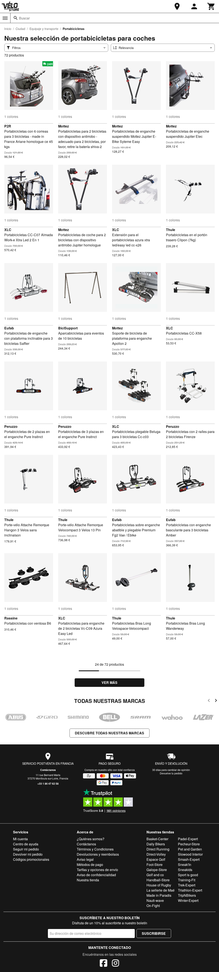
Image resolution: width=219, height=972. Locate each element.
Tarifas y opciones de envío (97, 869)
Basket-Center (157, 838)
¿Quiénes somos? (90, 838)
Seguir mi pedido (26, 849)
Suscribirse (154, 933)
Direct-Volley (156, 854)
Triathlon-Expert (190, 890)
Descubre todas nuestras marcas (109, 732)
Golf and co (155, 874)
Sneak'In (184, 864)
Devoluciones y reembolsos (98, 854)
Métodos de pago (90, 864)
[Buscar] (15, 18)
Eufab (9, 328)
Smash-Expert (189, 859)
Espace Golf (155, 859)
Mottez (63, 126)
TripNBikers (187, 895)
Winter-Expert (188, 900)
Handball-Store (158, 879)
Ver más (109, 682)
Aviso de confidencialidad (96, 874)
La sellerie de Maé (160, 890)
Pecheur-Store (189, 844)
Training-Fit (186, 879)
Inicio (7, 29)
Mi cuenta (20, 838)
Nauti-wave (155, 900)
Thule (170, 229)
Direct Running (157, 849)
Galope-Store (156, 869)
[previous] (209, 701)
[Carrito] (211, 6)
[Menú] (5, 18)
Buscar (24, 18)
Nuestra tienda (88, 879)
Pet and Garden (190, 849)
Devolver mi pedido (28, 854)
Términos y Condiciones (95, 849)
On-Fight (153, 905)
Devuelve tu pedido (171, 773)
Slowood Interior (190, 854)
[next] (216, 701)
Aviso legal (85, 859)
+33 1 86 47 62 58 (48, 783)
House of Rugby (158, 885)
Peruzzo (11, 426)
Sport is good (188, 874)
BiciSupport (68, 328)
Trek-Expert (186, 885)
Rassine (11, 618)
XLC (7, 229)
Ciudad (20, 29)
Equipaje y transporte (44, 29)
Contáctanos (48, 770)
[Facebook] (103, 964)
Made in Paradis (158, 895)
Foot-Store (154, 864)
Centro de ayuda (25, 844)
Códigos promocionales (31, 859)
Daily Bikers (155, 844)
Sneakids (185, 869)
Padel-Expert (188, 838)
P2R (7, 126)
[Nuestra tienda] (177, 6)
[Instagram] (115, 964)
